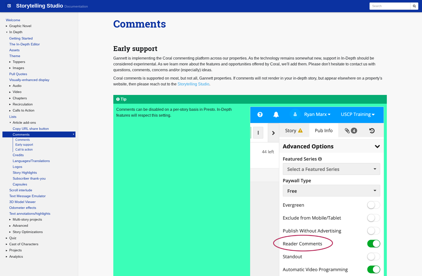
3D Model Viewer (22, 202)
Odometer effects (22, 208)
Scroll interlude (20, 190)
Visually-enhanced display (29, 80)
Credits (18, 155)
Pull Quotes (18, 74)
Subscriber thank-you (29, 178)
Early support (24, 144)
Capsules (20, 184)
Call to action (24, 149)
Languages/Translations (31, 161)
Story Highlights (25, 172)
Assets (14, 50)
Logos (17, 167)
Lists (12, 117)
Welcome (13, 20)
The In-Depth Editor (24, 44)
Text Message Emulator (27, 196)
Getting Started (21, 38)
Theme (14, 56)
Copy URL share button (31, 129)
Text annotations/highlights (29, 213)
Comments (21, 134)
